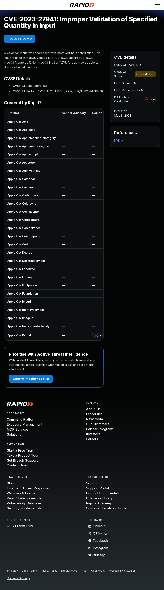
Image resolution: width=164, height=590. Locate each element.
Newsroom (94, 419)
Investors (93, 434)
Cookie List (98, 570)
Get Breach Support (22, 460)
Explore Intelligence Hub (30, 378)
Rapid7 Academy (99, 503)
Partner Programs (100, 429)
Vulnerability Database (24, 503)
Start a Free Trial (20, 450)
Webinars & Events (21, 493)
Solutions (14, 434)
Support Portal (97, 488)
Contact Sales (17, 465)
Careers (92, 439)
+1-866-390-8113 (20, 526)
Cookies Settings (18, 578)
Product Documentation (104, 493)
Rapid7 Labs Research (24, 498)
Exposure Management (24, 424)
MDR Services (17, 429)
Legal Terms (29, 570)
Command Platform (21, 419)
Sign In (91, 483)
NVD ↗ (118, 140)
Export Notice (69, 570)
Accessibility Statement (122, 570)
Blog (10, 483)
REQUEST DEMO (19, 39)
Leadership (94, 414)
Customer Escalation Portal (106, 508)
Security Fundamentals (24, 508)
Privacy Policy (49, 570)
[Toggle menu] (157, 5)
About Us (93, 409)
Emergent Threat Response (28, 488)
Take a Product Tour (23, 455)
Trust (84, 570)
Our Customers (97, 424)
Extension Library (99, 498)
